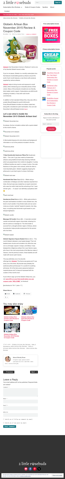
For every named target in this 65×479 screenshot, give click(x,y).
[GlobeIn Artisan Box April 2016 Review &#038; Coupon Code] (29, 310)
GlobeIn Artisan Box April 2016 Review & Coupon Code (27, 318)
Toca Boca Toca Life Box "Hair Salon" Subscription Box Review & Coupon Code (53, 77)
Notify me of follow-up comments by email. (19, 419)
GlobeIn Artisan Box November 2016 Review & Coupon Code (11, 336)
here (25, 109)
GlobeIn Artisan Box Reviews (21, 344)
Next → (34, 372)
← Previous (9, 372)
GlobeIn (5, 67)
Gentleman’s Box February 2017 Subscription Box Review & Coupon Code (52, 90)
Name (5, 398)
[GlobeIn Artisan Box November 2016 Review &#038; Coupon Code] (12, 327)
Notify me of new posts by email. (16, 423)
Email (5, 405)
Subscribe (51, 129)
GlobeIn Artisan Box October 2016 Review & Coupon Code (11, 318)
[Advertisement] (51, 146)
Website (5, 412)
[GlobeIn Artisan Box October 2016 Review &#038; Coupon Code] (12, 310)
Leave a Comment (31, 34)
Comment (6, 387)
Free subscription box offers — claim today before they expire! (18, 14)
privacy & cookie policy (25, 476)
